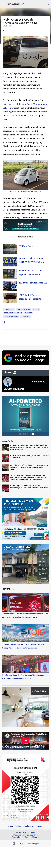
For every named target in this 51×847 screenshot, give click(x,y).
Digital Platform (23, 309)
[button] (4, 30)
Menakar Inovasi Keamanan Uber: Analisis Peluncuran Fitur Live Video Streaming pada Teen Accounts (29, 447)
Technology (29, 826)
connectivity (9, 309)
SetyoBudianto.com (15, 4)
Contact (39, 826)
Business (19, 826)
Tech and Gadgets (11, 316)
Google (36, 309)
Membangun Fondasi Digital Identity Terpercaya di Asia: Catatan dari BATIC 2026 (29, 487)
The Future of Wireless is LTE (33, 283)
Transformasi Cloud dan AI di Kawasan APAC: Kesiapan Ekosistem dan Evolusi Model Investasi (29, 467)
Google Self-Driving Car (13, 313)
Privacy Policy (17, 837)
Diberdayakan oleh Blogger (27, 844)
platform (28, 313)
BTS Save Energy (27, 246)
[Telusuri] (47, 4)
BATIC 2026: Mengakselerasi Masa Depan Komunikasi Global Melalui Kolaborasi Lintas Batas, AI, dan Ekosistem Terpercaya (29, 477)
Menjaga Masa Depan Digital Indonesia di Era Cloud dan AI (29, 456)
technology (25, 316)
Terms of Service (32, 837)
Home (10, 826)
